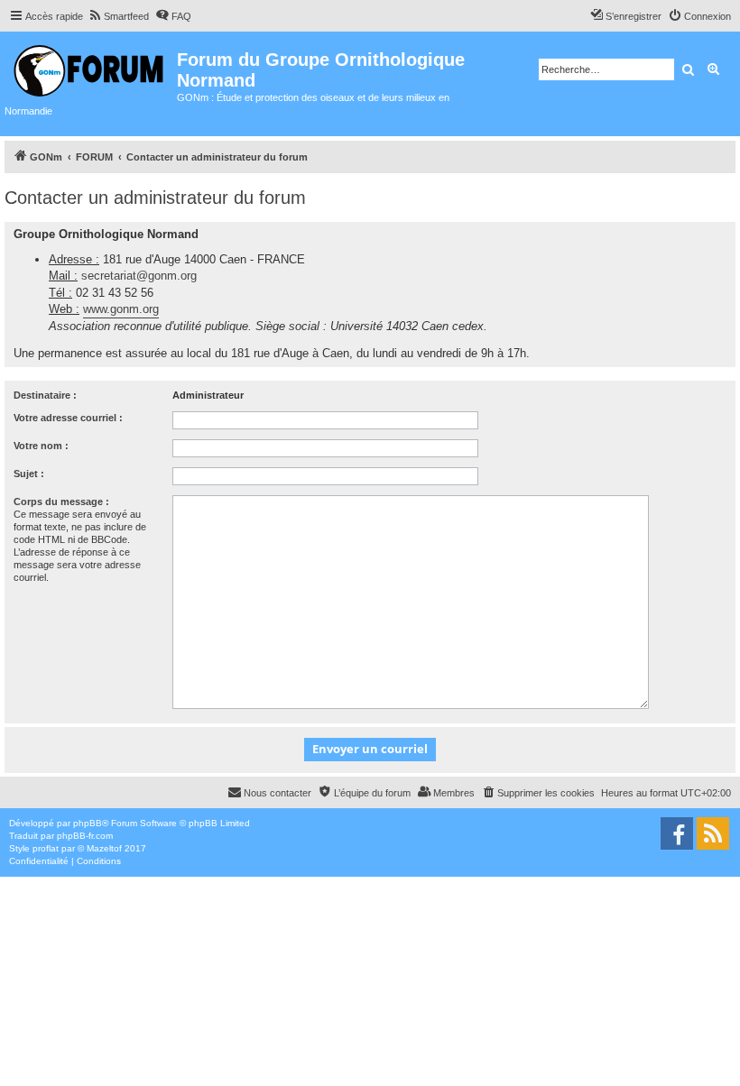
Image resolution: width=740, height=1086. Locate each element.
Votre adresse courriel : (68, 417)
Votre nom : (41, 445)
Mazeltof (104, 848)
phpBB (87, 823)
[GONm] (91, 68)
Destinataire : (45, 395)
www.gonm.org (121, 309)
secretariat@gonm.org (139, 275)
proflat (45, 848)
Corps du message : (61, 501)
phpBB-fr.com (85, 836)
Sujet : (29, 473)
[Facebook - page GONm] (677, 833)
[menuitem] (118, 16)
